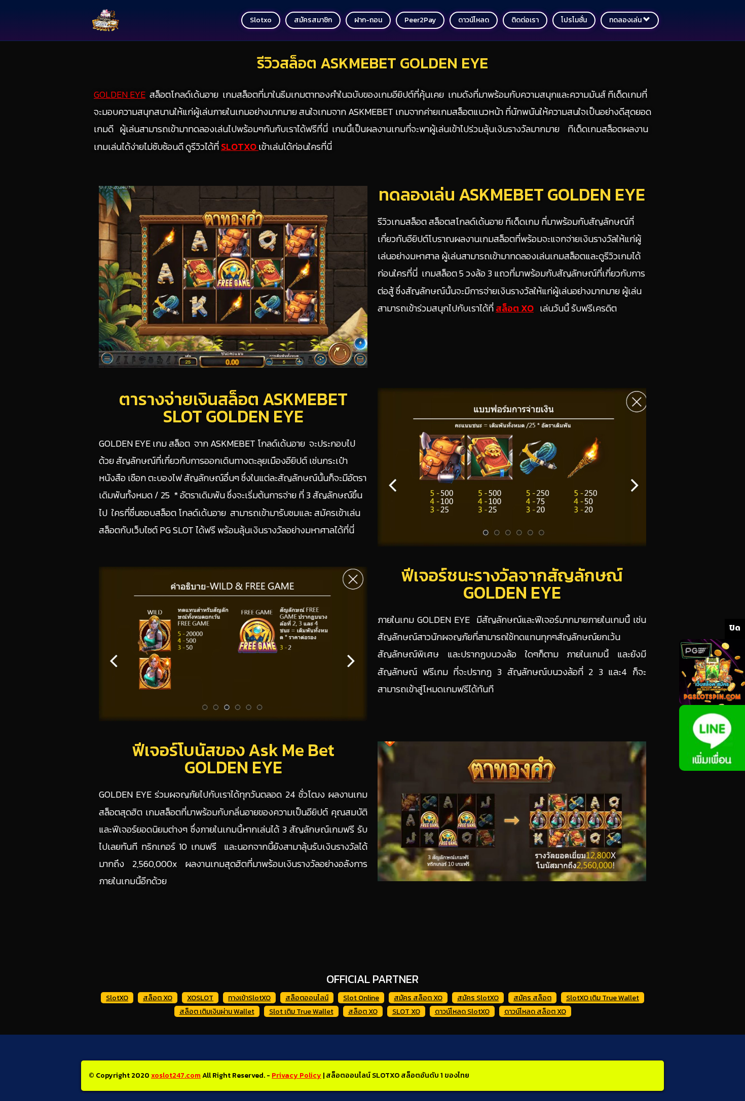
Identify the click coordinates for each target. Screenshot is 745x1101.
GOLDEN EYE (119, 94)
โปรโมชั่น (574, 20)
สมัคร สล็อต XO (418, 998)
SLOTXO (239, 146)
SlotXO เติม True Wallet (602, 998)
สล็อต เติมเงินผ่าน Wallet (216, 1011)
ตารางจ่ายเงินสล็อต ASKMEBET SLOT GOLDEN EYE (233, 407)
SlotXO (117, 998)
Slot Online (361, 998)
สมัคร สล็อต (532, 998)
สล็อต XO (157, 998)
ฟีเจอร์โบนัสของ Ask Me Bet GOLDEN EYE (233, 758)
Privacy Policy (296, 1075)
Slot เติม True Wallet (301, 1011)
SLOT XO (406, 1011)
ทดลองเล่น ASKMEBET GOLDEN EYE (512, 194)
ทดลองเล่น (626, 20)
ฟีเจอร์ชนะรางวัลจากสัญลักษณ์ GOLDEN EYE (512, 584)
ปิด (734, 627)
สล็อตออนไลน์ (306, 998)
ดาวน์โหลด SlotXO (462, 1011)
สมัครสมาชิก (313, 20)
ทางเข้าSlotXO (249, 998)
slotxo (261, 20)
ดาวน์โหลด (473, 20)
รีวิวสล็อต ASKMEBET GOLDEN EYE (372, 63)
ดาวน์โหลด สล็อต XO (535, 1011)
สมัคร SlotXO (478, 998)
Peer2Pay (420, 20)
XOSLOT (200, 998)
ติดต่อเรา (525, 20)
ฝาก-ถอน (368, 20)
